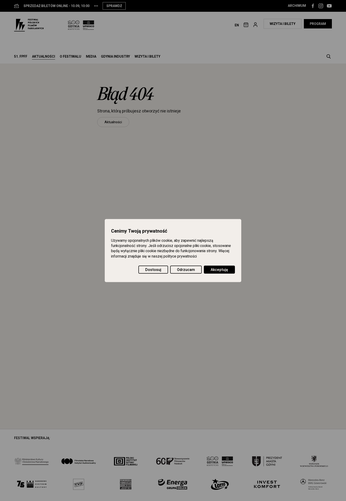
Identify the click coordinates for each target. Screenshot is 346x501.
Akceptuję (219, 270)
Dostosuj (153, 270)
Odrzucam (186, 270)
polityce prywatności (180, 256)
